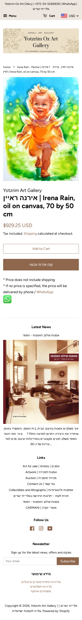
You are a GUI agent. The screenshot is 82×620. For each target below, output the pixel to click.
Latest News (41, 327)
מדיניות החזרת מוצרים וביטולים (41, 582)
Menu (12, 16)
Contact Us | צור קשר (41, 484)
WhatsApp (45, 292)
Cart (52, 16)
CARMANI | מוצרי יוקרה (41, 508)
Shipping (30, 233)
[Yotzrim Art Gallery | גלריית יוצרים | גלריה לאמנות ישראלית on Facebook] (32, 529)
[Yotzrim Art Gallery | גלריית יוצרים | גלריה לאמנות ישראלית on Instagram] (41, 529)
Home (7, 67)
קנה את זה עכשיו (41, 265)
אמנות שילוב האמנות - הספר (41, 335)
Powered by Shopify (56, 611)
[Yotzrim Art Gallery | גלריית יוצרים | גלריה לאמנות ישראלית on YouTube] (50, 529)
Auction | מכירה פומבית (41, 478)
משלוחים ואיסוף (41, 591)
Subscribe (67, 561)
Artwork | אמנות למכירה (41, 472)
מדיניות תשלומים (41, 586)
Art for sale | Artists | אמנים (41, 466)
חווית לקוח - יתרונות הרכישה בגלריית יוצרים (41, 496)
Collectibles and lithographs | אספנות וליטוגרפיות (41, 490)
